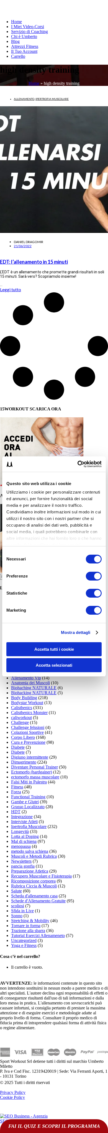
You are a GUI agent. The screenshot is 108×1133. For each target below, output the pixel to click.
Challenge (20, 722)
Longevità (20, 831)
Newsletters (21, 861)
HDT (15, 811)
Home (16, 21)
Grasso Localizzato (28, 806)
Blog (15, 41)
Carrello (18, 56)
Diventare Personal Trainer (34, 767)
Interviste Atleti (24, 821)
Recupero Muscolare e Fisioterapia (41, 876)
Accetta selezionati (54, 665)
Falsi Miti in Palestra (29, 782)
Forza (16, 791)
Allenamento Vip (26, 678)
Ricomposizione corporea (33, 881)
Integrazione (22, 816)
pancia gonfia (23, 866)
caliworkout (21, 717)
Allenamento (24, 98)
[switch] (94, 576)
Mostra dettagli (76, 632)
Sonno (16, 915)
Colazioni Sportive (27, 732)
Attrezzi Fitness (24, 46)
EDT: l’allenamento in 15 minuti (34, 262)
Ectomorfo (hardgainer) (31, 772)
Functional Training (28, 796)
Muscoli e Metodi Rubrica (34, 856)
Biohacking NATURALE (33, 692)
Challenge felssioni (27, 727)
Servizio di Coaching (29, 31)
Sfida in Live (22, 910)
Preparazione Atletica (29, 871)
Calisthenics (21, 707)
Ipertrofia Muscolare (52, 98)
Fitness (17, 787)
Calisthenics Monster (29, 712)
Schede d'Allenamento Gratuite (38, 900)
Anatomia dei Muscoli (30, 682)
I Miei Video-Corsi (27, 26)
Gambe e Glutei (25, 801)
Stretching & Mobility (30, 920)
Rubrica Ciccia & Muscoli (34, 886)
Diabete (18, 747)
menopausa (21, 846)
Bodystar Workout (27, 702)
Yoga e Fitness (24, 945)
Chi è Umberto (24, 36)
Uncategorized (24, 940)
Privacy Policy (12, 1092)
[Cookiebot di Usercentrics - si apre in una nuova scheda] (78, 464)
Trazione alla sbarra (28, 930)
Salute (16, 891)
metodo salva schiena (29, 851)
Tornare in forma (25, 925)
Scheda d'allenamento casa (34, 896)
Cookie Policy (12, 1097)
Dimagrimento (23, 762)
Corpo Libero (23, 737)
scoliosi (17, 905)
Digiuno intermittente (29, 757)
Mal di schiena (24, 841)
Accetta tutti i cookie (54, 649)
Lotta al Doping (25, 836)
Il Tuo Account (24, 51)
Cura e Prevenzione (28, 742)
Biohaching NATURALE (33, 687)
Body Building (24, 697)
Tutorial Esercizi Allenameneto (38, 935)
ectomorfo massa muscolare (35, 777)
